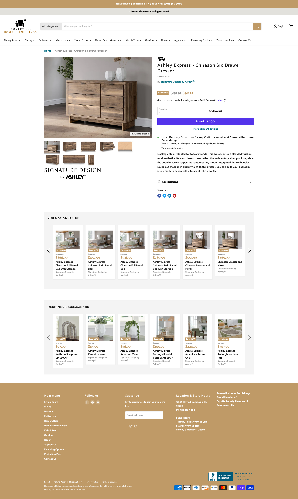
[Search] (257, 26)
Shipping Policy (75, 482)
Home (47, 51)
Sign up (132, 426)
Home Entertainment (107, 40)
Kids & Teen (132, 40)
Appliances (180, 40)
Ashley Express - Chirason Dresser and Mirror (197, 265)
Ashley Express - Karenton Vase (97, 352)
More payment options (205, 129)
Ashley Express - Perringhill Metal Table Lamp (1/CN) (163, 354)
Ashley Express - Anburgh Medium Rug (228, 354)
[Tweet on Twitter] (164, 196)
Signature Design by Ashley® (177, 82)
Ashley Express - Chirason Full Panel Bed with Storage (67, 265)
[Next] (249, 250)
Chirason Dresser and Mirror (230, 264)
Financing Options (201, 40)
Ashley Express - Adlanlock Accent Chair (195, 354)
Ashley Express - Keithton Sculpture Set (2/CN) (66, 354)
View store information (172, 148)
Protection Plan (225, 40)
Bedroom (44, 40)
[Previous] (49, 250)
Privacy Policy (92, 482)
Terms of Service (109, 482)
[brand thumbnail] (72, 173)
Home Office (81, 40)
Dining (29, 40)
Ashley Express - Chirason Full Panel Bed (131, 265)
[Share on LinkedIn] (169, 196)
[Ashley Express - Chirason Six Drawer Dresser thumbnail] (52, 147)
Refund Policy (60, 482)
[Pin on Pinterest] (174, 196)
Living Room (11, 40)
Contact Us (244, 40)
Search (47, 482)
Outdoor (150, 40)
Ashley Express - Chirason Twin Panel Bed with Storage (164, 265)
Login (281, 26)
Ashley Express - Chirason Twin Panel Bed (100, 265)
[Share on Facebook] (159, 196)
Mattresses (62, 40)
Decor (164, 40)
